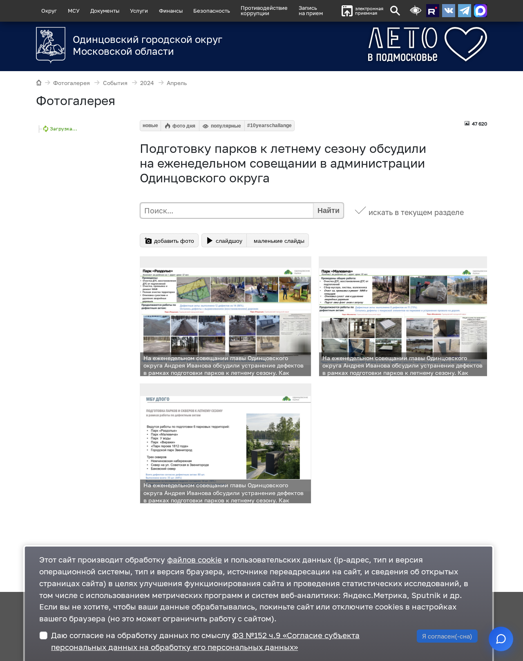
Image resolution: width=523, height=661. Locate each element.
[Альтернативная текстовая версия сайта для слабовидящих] (415, 11)
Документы (104, 10)
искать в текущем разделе (416, 212)
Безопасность (211, 10)
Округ (49, 10)
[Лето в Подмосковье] (397, 44)
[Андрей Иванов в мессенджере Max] (480, 10)
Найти (328, 210)
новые (150, 125)
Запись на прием (311, 10)
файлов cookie (194, 559)
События (115, 82)
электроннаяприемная (369, 11)
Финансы (171, 10)
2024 (147, 82)
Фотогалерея (71, 82)
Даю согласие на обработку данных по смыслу (205, 641)
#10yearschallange (269, 125)
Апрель (177, 82)
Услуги (139, 10)
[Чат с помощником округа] (501, 639)
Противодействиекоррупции (264, 10)
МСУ (74, 10)
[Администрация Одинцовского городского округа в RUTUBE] (432, 10)
